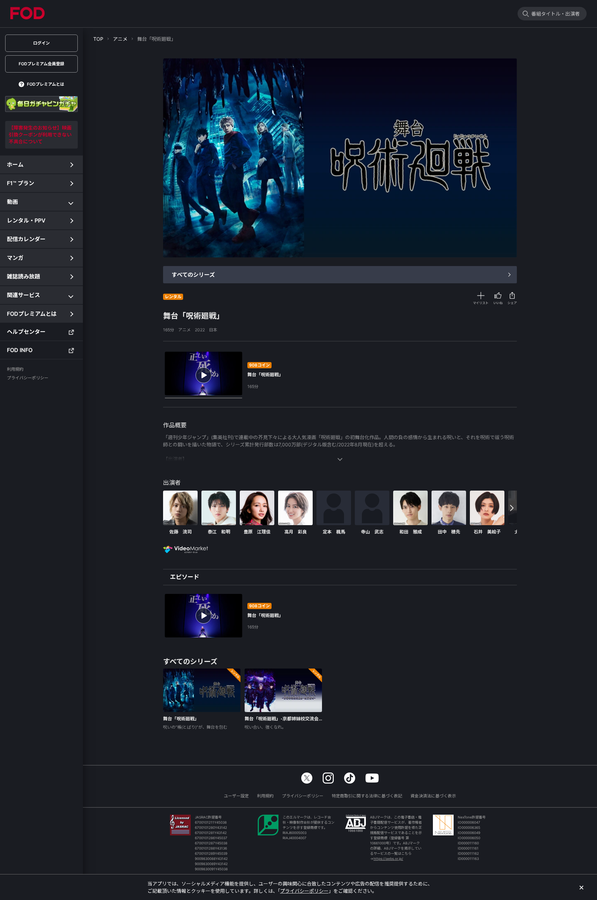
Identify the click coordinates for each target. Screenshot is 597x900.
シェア (512, 303)
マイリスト (481, 303)
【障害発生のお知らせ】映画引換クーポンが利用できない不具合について (40, 134)
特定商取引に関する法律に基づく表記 (367, 795)
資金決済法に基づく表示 (433, 795)
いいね (498, 303)
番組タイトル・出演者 (555, 14)
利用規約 (265, 795)
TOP (98, 39)
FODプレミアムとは (45, 84)
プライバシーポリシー (302, 795)
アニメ (120, 39)
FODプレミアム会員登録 (41, 63)
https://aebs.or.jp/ (388, 858)
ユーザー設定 (236, 795)
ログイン (41, 43)
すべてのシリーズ (193, 274)
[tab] (184, 577)
